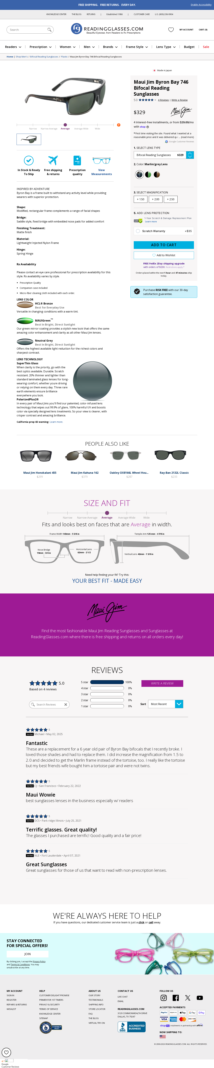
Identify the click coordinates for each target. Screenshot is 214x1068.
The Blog (76, 14)
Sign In (10, 995)
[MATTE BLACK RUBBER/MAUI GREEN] (148, 175)
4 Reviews (163, 100)
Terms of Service (48, 1009)
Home (10, 56)
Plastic (64, 56)
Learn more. (56, 421)
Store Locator (97, 1009)
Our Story (94, 995)
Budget (189, 47)
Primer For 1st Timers (51, 999)
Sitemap (43, 1018)
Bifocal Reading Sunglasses (44, 56)
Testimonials (96, 999)
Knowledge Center (56, 14)
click (141, 922)
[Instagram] (164, 1001)
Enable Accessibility (201, 4)
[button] (164, 155)
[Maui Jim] (181, 112)
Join (27, 954)
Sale (206, 47)
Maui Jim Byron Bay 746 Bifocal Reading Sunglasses (96, 56)
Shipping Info (96, 1004)
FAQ (91, 1013)
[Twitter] (188, 1001)
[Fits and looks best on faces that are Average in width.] (65, 130)
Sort (143, 704)
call (151, 922)
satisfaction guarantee (157, 294)
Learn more (151, 221)
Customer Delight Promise (54, 995)
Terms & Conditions (20, 964)
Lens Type (163, 47)
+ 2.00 (155, 199)
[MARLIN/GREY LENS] (139, 175)
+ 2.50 (170, 199)
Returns (91, 14)
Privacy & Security (49, 1004)
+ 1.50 (140, 199)
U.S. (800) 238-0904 (164, 14)
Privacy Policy (39, 961)
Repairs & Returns (17, 1004)
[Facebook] (176, 1001)
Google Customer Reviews (181, 141)
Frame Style (134, 47)
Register (11, 999)
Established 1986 (114, 14)
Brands (108, 47)
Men (87, 47)
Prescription (38, 47)
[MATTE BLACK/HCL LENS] (157, 175)
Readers (11, 47)
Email (121, 1001)
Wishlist (11, 1009)
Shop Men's (22, 56)
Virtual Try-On (97, 1022)
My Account (186, 29)
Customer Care (142, 14)
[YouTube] (200, 1001)
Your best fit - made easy (107, 580)
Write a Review (180, 100)
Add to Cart (164, 245)
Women (65, 47)
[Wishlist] (171, 29)
